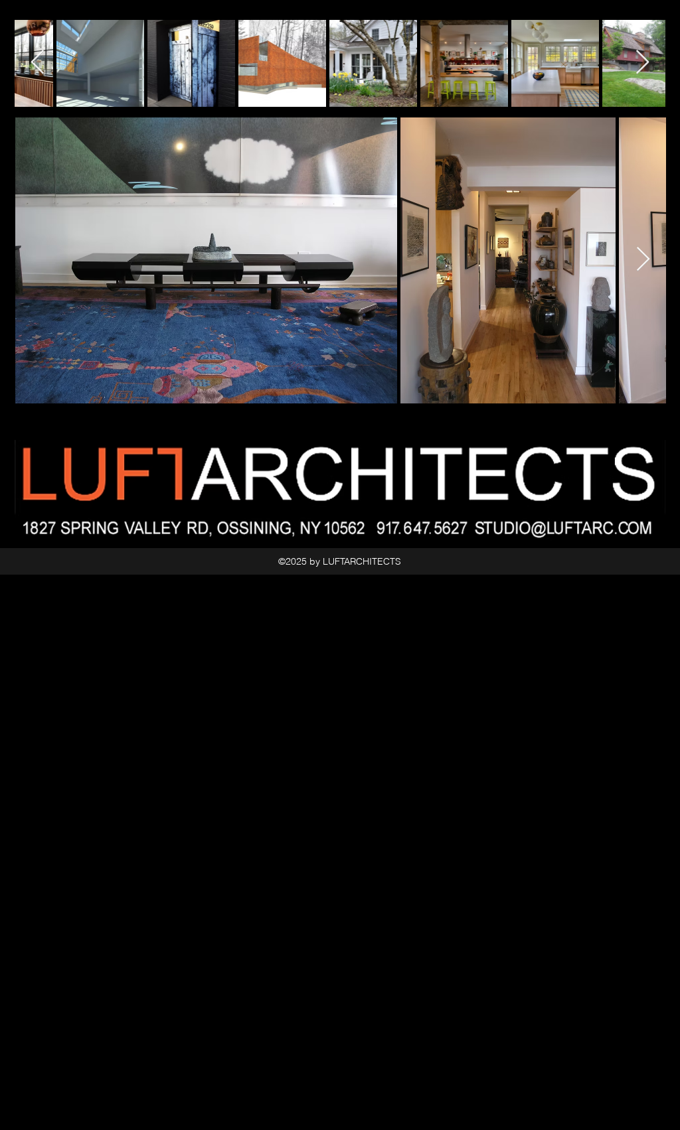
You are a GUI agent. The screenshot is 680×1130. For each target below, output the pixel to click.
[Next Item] (643, 260)
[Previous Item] (37, 63)
